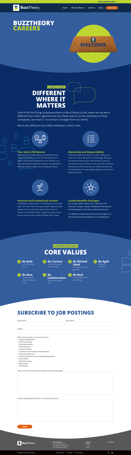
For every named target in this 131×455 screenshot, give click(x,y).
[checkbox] (65, 352)
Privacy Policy (60, 452)
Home (65, 8)
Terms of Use (79, 452)
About (100, 8)
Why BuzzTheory (77, 8)
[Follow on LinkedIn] (112, 452)
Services (91, 8)
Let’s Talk (111, 8)
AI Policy (69, 452)
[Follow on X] (108, 452)
